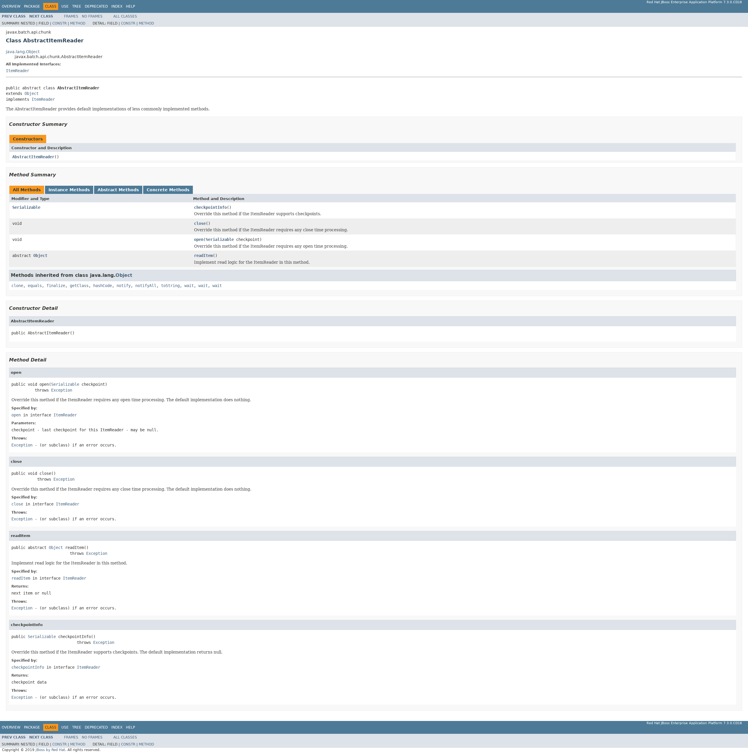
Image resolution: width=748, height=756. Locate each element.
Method (77, 23)
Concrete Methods (168, 189)
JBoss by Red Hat (50, 750)
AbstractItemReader (33, 156)
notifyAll (145, 285)
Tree (76, 6)
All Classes (125, 16)
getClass (79, 285)
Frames (71, 16)
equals (35, 285)
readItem (203, 255)
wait (189, 285)
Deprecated (96, 6)
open (198, 239)
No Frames (92, 16)
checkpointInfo (210, 207)
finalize (55, 285)
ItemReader (17, 70)
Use (65, 6)
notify (124, 285)
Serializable (26, 207)
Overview (11, 6)
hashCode (102, 285)
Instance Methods (69, 189)
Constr (59, 23)
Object (32, 93)
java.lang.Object (22, 51)
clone (17, 285)
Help (130, 6)
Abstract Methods (118, 189)
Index (116, 6)
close (200, 223)
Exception (61, 390)
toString (170, 285)
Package (32, 6)
